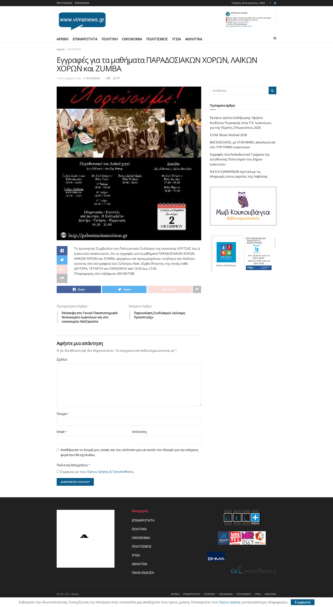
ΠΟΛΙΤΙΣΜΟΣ (157, 39)
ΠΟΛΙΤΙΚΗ (110, 39)
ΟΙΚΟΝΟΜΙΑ (132, 39)
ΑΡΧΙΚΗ (62, 39)
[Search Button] (272, 90)
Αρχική (60, 49)
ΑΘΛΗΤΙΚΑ (193, 39)
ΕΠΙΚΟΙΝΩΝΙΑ (82, 3)
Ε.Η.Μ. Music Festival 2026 (228, 135)
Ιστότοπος (139, 432)
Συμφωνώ (303, 602)
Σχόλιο (62, 359)
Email (62, 432)
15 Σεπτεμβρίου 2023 (69, 78)
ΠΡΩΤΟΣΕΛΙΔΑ (64, 3)
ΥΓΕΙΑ (176, 39)
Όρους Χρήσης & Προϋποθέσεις (110, 472)
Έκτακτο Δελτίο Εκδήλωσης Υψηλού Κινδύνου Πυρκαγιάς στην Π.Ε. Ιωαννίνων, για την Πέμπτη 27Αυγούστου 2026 (241, 123)
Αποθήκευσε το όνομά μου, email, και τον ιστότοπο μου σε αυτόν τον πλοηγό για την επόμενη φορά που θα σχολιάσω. (129, 452)
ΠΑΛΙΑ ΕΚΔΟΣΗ (143, 573)
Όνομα (63, 414)
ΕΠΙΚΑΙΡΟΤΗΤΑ (85, 39)
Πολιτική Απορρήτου (74, 465)
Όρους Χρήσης (230, 602)
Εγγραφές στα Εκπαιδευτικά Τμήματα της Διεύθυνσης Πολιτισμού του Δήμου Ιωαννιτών (240, 159)
